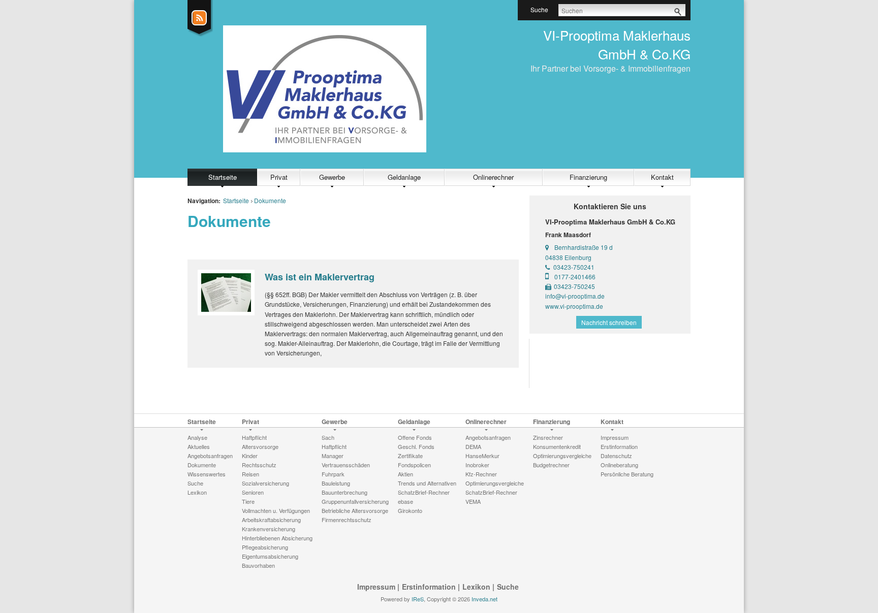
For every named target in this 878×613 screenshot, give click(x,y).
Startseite (222, 177)
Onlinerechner (493, 177)
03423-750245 (574, 286)
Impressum (376, 587)
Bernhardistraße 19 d (583, 247)
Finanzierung (588, 177)
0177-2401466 (574, 276)
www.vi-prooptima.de (574, 306)
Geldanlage (404, 177)
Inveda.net (484, 599)
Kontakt (662, 177)
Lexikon (476, 587)
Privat (279, 177)
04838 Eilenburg (568, 257)
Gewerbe (332, 177)
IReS (418, 599)
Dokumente (270, 200)
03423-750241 (573, 267)
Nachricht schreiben (609, 322)
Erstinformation (429, 587)
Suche (508, 587)
